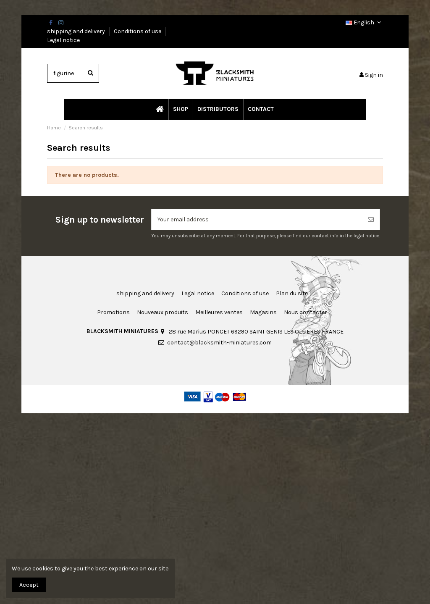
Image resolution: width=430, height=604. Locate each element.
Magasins (263, 312)
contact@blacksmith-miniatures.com (219, 342)
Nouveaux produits (162, 312)
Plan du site (292, 293)
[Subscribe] (371, 219)
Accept (29, 584)
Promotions (113, 312)
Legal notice (63, 40)
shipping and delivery (76, 31)
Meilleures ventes (219, 312)
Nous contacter (305, 312)
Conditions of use (138, 31)
